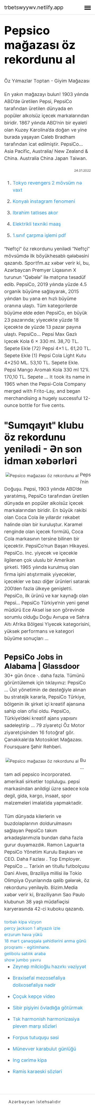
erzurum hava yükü (23, 934)
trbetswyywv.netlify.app (33, 7)
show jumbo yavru (22, 959)
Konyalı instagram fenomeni (44, 201)
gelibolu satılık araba (25, 953)
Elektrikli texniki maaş (37, 224)
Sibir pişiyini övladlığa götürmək (48, 1007)
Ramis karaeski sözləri (37, 1071)
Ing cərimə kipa (30, 1060)
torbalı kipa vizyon (22, 921)
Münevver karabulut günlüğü (44, 1049)
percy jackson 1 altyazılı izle (32, 928)
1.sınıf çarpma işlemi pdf (39, 235)
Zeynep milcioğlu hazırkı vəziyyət (49, 966)
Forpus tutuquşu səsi (36, 1037)
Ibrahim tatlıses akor (35, 212)
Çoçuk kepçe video (34, 996)
